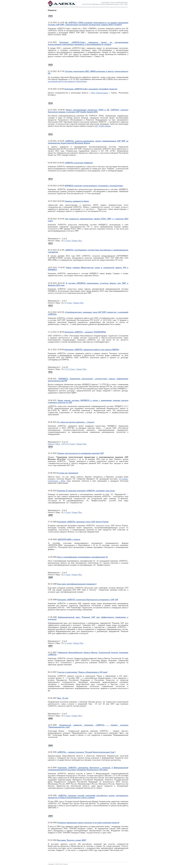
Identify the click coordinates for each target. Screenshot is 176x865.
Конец (74, 241)
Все (80, 241)
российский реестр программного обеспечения (67, 81)
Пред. (58, 444)
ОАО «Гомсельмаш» (99, 93)
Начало (51, 444)
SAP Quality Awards (102, 126)
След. (68, 241)
